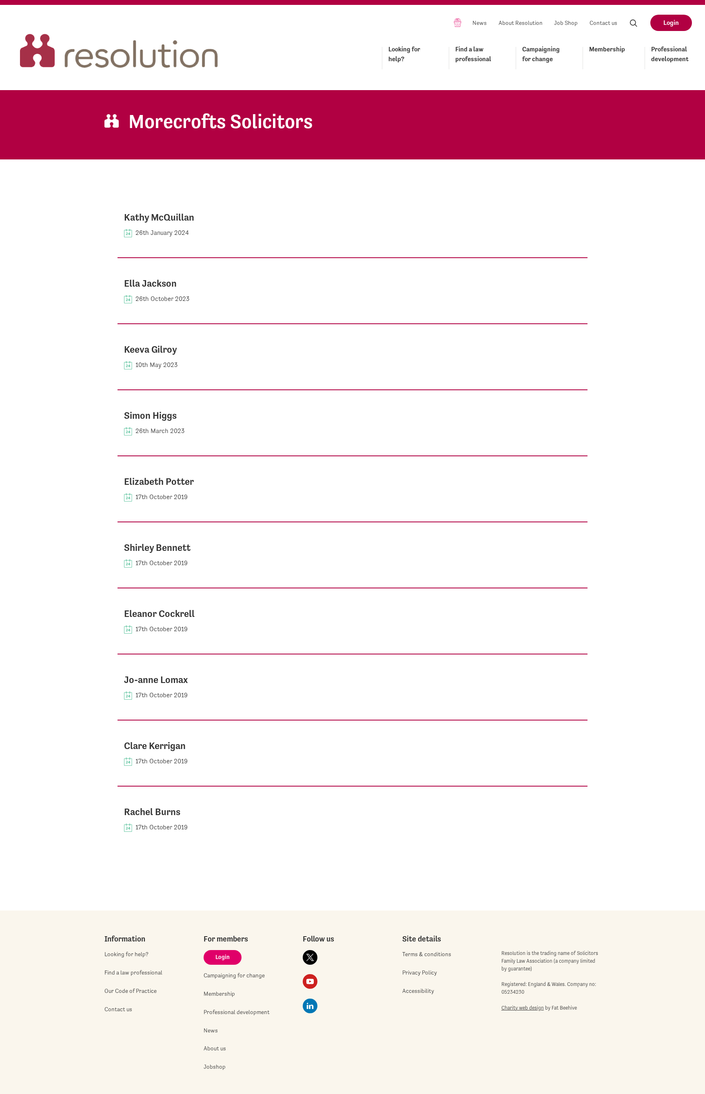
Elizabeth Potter (159, 481)
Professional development (670, 54)
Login (671, 23)
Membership (607, 49)
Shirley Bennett (157, 547)
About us (215, 1048)
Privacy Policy (419, 972)
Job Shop (566, 23)
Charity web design (522, 1008)
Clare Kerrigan (155, 745)
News (479, 23)
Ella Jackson (150, 283)
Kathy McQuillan (159, 217)
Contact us (603, 23)
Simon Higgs (150, 415)
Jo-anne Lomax (156, 679)
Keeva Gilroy (150, 349)
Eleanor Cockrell (159, 613)
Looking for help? (404, 54)
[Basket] (457, 22)
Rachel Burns (152, 812)
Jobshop (215, 1066)
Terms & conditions (426, 954)
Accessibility (418, 991)
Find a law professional (473, 54)
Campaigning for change (541, 54)
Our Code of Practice (130, 991)
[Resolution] (119, 43)
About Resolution (521, 23)
